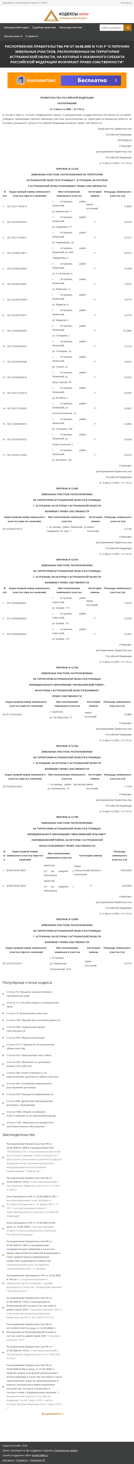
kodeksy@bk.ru (40, 1455)
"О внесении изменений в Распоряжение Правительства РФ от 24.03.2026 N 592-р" (33, 1352)
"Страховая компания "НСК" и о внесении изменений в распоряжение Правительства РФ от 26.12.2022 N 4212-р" (34, 1307)
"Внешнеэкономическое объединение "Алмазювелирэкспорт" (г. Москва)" (33, 1255)
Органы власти (13, 36)
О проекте (32, 36)
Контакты (126, 2)
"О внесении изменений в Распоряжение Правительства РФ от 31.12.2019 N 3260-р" (33, 1183)
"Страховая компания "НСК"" (33, 1332)
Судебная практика (44, 27)
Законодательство (70, 27)
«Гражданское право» (65, 1450)
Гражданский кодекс (16, 27)
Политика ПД (37, 1460)
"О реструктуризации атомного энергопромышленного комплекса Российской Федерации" (31, 1228)
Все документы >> (53, 1413)
